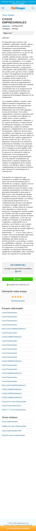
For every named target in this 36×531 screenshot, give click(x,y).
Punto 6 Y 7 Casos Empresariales (14, 410)
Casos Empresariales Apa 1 (12, 406)
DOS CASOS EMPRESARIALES (14, 329)
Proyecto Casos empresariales (13, 435)
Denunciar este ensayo (18, 300)
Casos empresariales (10, 422)
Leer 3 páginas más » (18, 265)
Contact (22, 3)
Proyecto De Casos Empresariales (14, 401)
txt (16, 271)
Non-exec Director (21, 1)
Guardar (18, 279)
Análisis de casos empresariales (14, 426)
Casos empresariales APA (11, 431)
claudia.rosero (6, 26)
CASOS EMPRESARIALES (12, 337)
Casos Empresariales (9, 312)
